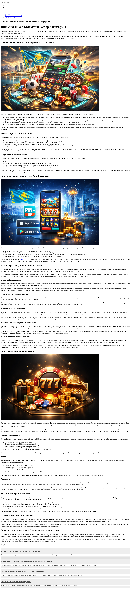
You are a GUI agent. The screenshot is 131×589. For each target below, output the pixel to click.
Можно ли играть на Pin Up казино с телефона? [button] (21, 551)
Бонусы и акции (10, 17)
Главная (7, 14)
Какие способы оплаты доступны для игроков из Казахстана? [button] (27, 561)
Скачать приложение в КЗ (13, 16)
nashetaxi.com (5, 2)
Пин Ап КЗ (23, 259)
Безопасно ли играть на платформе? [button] (16, 582)
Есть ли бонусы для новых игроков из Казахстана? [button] (22, 572)
